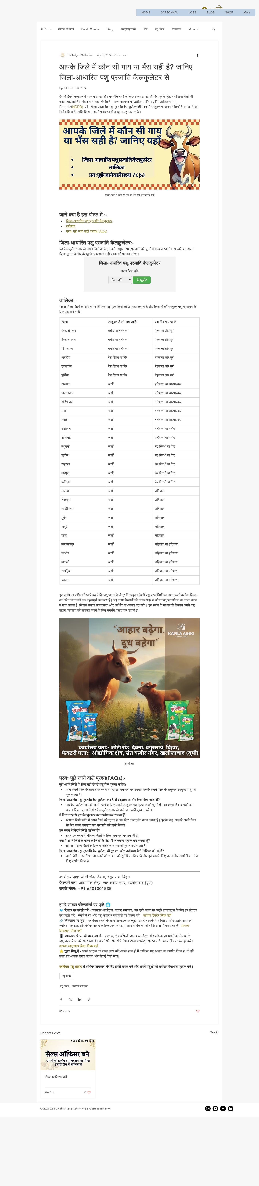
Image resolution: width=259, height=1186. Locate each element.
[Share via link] (89, 999)
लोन (146, 29)
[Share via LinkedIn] (80, 999)
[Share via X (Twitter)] (70, 999)
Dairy (110, 29)
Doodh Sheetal (90, 29)
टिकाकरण (176, 29)
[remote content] (130, 274)
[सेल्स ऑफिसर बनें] (68, 1054)
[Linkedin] (230, 1108)
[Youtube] (215, 1108)
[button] (214, 29)
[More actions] (197, 55)
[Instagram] (208, 1108)
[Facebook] (223, 1108)
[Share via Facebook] (61, 999)
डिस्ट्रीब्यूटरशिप (128, 29)
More (192, 29)
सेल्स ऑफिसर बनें (56, 1077)
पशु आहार (159, 29)
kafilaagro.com (100, 1108)
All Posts (45, 29)
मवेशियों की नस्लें (66, 29)
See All (214, 1032)
